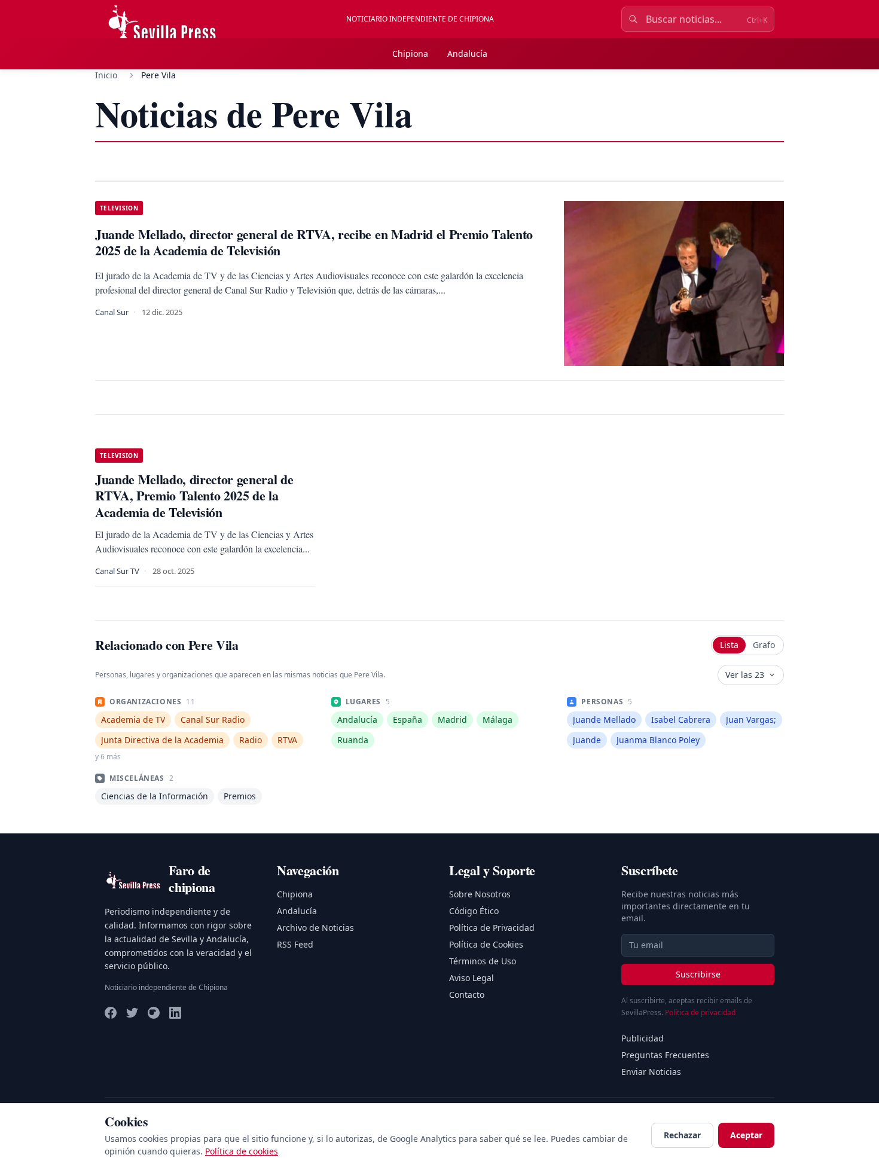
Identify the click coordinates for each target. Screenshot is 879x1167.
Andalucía (467, 53)
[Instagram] (154, 1013)
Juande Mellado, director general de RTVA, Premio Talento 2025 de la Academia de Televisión (194, 495)
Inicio (106, 75)
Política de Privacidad (492, 927)
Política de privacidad (700, 1012)
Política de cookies (241, 1151)
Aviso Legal (471, 977)
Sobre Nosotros (480, 894)
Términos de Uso (482, 961)
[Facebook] (111, 1013)
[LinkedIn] (175, 1013)
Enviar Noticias (651, 1071)
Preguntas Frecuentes (665, 1055)
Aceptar (746, 1135)
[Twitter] (132, 1013)
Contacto (466, 994)
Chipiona (410, 53)
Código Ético (474, 911)
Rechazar (682, 1135)
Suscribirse (698, 974)
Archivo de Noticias (315, 927)
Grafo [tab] (764, 644)
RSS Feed (295, 944)
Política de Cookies (486, 944)
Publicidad (642, 1038)
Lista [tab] (729, 644)
